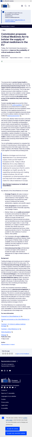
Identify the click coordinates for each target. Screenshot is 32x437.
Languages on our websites (8, 396)
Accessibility (4, 408)
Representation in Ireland (8, 344)
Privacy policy (5, 402)
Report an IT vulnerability (8, 393)
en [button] (22, 5)
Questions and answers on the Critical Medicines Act (15, 319)
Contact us (4, 390)
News (4, 30)
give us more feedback (23, 353)
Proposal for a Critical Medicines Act (11, 316)
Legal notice (4, 405)
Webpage (3, 335)
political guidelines (17, 105)
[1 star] (3, 353)
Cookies (3, 399)
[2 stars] (4, 353)
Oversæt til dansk (9, 20)
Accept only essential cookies (16, 433)
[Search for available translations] (23, 105)
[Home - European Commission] (5, 5)
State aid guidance (6, 332)
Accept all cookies (12, 429)
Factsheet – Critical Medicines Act (10, 329)
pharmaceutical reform (14, 115)
